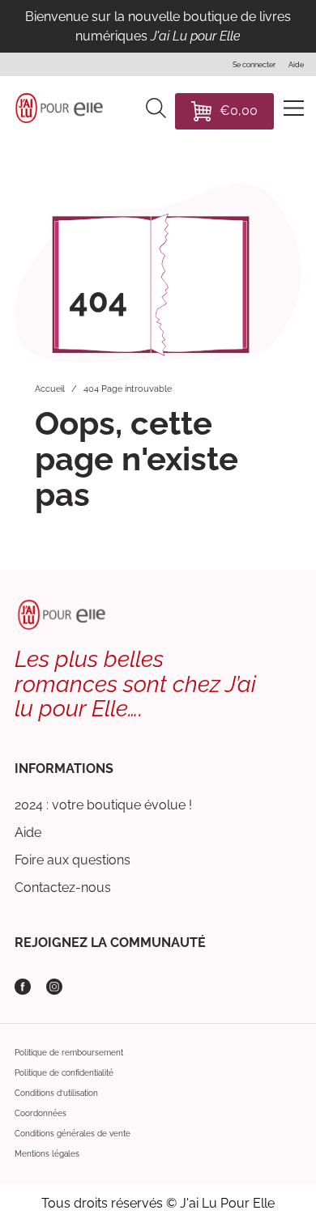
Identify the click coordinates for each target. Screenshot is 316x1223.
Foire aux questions (72, 860)
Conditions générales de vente (72, 1133)
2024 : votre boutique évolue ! (103, 805)
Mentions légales (47, 1153)
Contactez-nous (63, 887)
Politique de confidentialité (64, 1072)
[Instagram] (54, 987)
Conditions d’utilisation (56, 1093)
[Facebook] (23, 987)
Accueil (50, 389)
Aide (28, 832)
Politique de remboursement (69, 1052)
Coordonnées (40, 1113)
